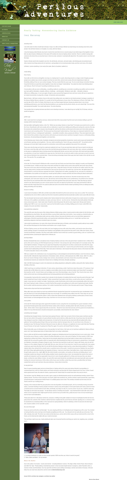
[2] (44, 352)
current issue (6, 26)
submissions (6, 33)
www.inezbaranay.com (58, 469)
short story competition (10, 43)
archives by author (49, 476)
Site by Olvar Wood (94, 479)
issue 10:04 (27, 476)
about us (5, 36)
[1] (87, 258)
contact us (5, 40)
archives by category (38, 476)
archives (5, 29)
